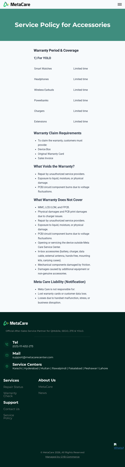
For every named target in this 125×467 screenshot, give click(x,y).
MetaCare (45, 387)
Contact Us (11, 409)
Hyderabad (31, 368)
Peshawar (90, 368)
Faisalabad (75, 368)
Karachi (17, 368)
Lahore (103, 368)
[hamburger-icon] (120, 4)
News (42, 393)
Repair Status (13, 387)
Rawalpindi (59, 368)
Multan (45, 368)
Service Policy (8, 416)
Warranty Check (10, 394)
